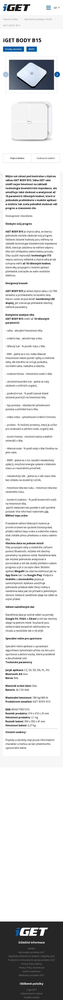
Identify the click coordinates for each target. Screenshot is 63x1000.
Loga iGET (31, 989)
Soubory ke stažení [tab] (46, 158)
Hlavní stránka (10, 19)
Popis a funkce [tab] (17, 158)
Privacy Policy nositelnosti (31, 967)
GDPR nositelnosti (31, 971)
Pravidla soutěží (31, 997)
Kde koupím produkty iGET (31, 952)
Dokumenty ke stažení (31, 993)
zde (46, 511)
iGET (31, 932)
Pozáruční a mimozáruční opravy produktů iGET (31, 959)
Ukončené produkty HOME (38, 19)
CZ (55, 7)
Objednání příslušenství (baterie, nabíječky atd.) (31, 956)
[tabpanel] (31, 463)
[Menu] (48, 7)
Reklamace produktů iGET (31, 975)
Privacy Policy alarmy (31, 963)
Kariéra (31, 948)
